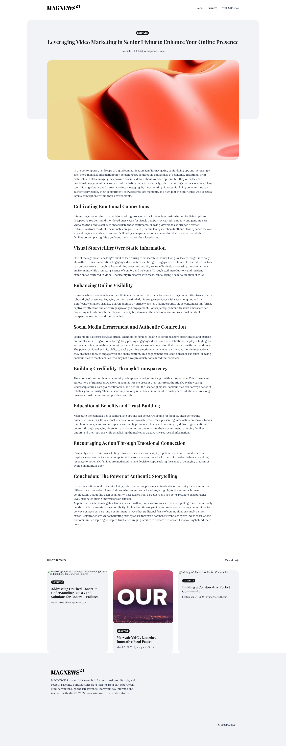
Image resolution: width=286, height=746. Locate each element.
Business (212, 7)
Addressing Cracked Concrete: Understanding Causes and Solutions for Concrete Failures (74, 592)
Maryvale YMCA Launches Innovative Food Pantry (136, 639)
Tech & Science (230, 7)
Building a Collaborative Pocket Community (206, 589)
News (199, 7)
